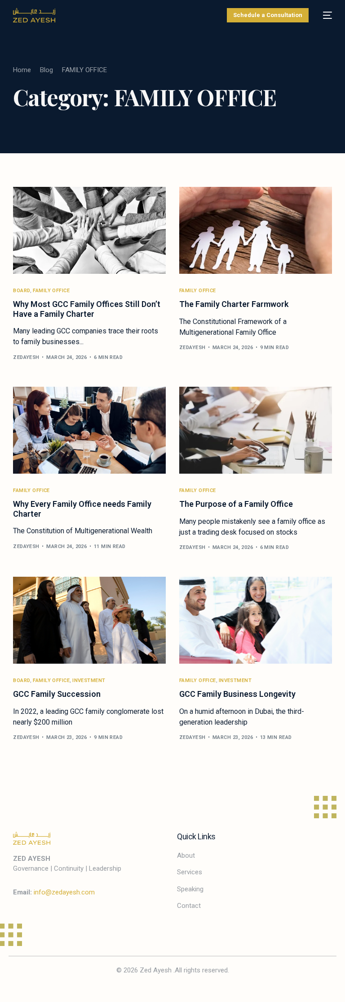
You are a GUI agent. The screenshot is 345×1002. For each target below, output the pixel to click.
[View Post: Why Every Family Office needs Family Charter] (89, 430)
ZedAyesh (26, 357)
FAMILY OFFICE (51, 290)
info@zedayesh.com (64, 892)
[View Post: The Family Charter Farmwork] (255, 230)
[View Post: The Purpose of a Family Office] (255, 430)
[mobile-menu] (325, 15)
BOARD (21, 290)
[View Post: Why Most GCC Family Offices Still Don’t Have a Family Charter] (89, 230)
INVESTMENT (88, 680)
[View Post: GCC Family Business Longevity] (255, 620)
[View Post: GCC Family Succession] (89, 620)
